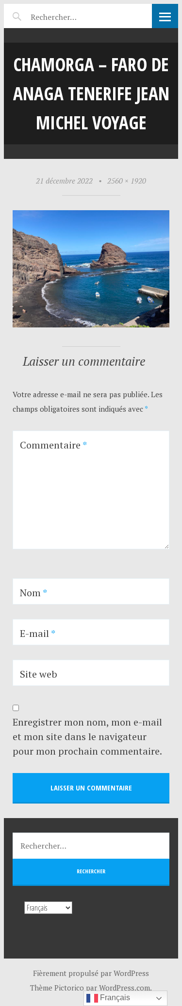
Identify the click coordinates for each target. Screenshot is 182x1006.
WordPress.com (124, 987)
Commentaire (53, 444)
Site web (38, 674)
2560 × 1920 (126, 181)
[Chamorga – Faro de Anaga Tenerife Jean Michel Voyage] (91, 324)
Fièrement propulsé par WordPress (91, 973)
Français (114, 997)
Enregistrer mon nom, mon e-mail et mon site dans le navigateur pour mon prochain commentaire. (87, 736)
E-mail (37, 633)
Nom (33, 592)
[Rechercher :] (70, 15)
